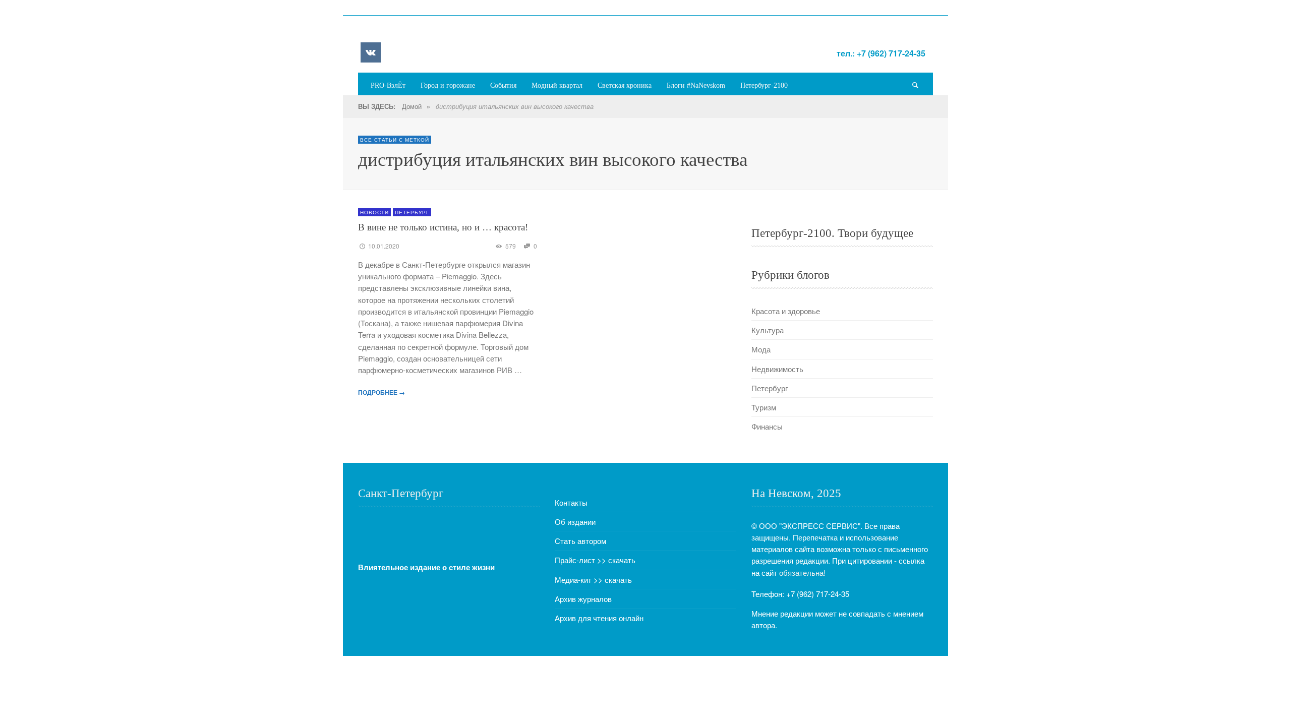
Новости (374, 212)
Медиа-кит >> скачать (593, 579)
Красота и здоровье (785, 311)
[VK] (371, 52)
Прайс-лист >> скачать (595, 560)
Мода (761, 349)
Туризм (763, 407)
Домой (412, 106)
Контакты (571, 502)
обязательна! (802, 572)
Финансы (767, 426)
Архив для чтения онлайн (599, 618)
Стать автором (580, 540)
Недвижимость (777, 369)
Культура (767, 330)
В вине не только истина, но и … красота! (443, 227)
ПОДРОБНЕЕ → (381, 392)
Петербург (412, 212)
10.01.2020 (383, 245)
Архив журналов (583, 598)
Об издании (575, 521)
